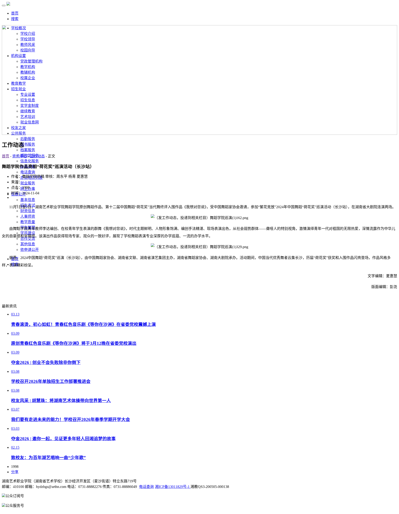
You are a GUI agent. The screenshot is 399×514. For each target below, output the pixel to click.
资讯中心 (19, 156)
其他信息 (27, 244)
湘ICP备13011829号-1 (172, 487)
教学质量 (27, 222)
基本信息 (27, 200)
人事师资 (27, 216)
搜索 (14, 19)
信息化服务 (29, 161)
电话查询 (27, 172)
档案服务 (27, 150)
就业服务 (27, 183)
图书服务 (27, 144)
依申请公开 (29, 250)
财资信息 (27, 211)
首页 (14, 13)
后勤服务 (27, 139)
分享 (14, 472)
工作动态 (37, 156)
